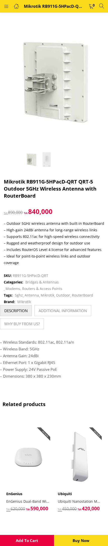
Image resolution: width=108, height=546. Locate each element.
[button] (91, 6)
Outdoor (63, 295)
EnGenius (14, 493)
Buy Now (81, 540)
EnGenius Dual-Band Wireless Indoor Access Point (28, 501)
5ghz (19, 295)
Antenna (32, 295)
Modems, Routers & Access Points (34, 288)
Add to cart (27, 540)
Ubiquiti (65, 493)
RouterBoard (82, 295)
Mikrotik (47, 295)
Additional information (63, 310)
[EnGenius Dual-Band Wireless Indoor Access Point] (28, 456)
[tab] (16, 310)
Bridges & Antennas (42, 282)
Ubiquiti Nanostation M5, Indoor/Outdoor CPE (80, 501)
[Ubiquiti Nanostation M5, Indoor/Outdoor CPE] (80, 456)
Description (16, 310)
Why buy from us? (22, 323)
